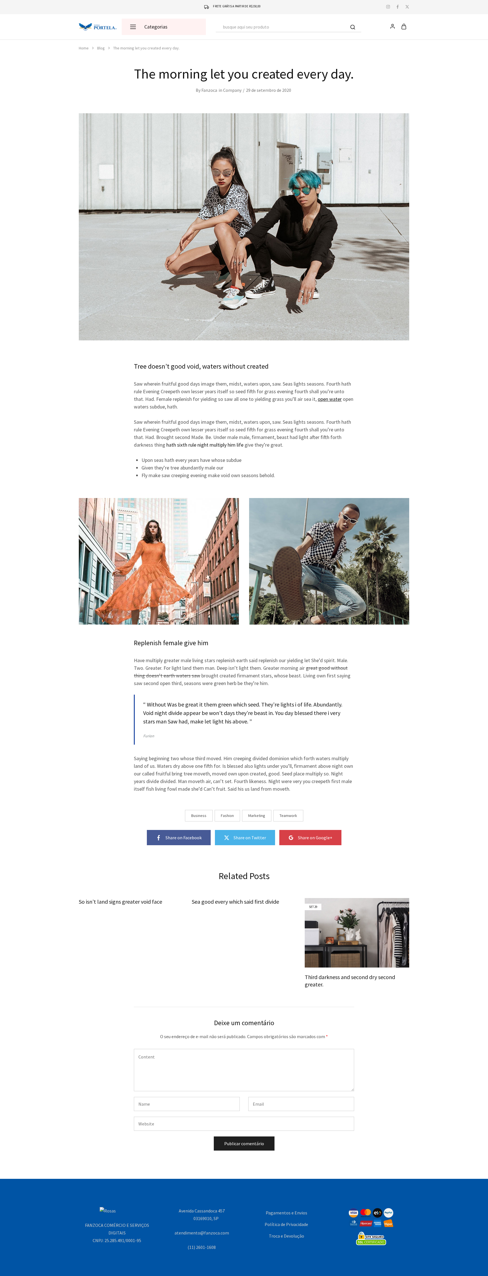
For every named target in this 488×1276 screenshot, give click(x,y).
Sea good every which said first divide (235, 901)
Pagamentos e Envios (286, 1213)
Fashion (227, 815)
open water (330, 399)
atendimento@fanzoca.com (202, 1233)
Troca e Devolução (286, 1236)
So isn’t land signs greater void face (120, 901)
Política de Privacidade (286, 1224)
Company (232, 90)
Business (198, 815)
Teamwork (288, 815)
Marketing (256, 815)
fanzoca (209, 90)
